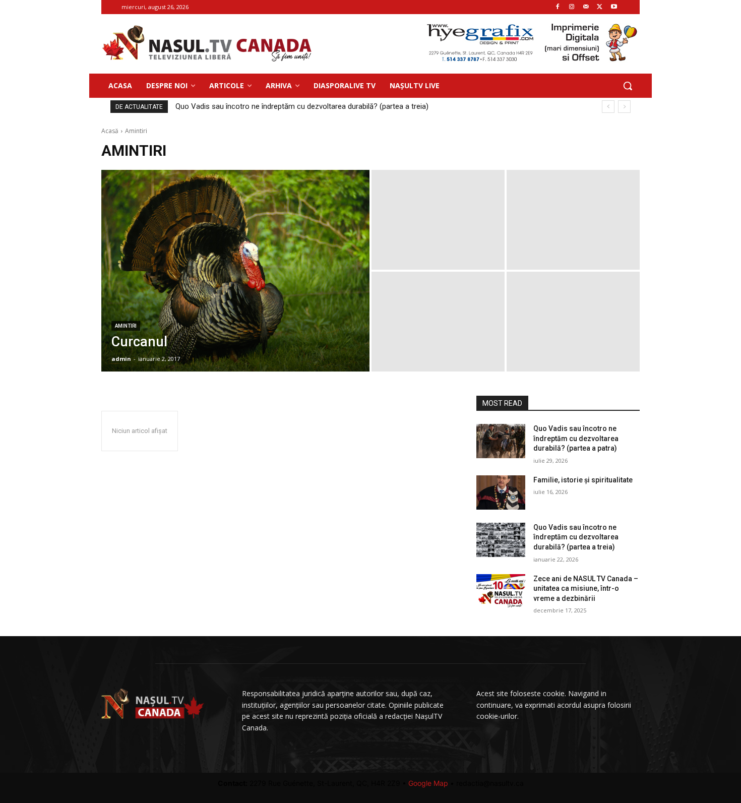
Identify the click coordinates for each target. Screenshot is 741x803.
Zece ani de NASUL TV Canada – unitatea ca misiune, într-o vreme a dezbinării (585, 588)
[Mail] (586, 7)
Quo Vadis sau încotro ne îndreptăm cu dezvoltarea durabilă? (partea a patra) (313, 106)
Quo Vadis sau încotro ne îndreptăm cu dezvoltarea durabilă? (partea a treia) (576, 537)
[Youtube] (614, 7)
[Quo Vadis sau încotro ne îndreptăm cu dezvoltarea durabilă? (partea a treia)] (500, 540)
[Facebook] (558, 7)
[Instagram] (572, 7)
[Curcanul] (235, 271)
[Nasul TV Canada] (207, 43)
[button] (627, 86)
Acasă (109, 131)
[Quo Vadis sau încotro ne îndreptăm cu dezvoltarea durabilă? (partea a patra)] (500, 441)
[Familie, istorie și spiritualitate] (500, 492)
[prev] (608, 106)
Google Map (428, 783)
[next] (624, 106)
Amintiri (126, 326)
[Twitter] (599, 7)
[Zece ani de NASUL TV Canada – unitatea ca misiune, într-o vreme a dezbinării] (500, 591)
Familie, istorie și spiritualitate (583, 480)
